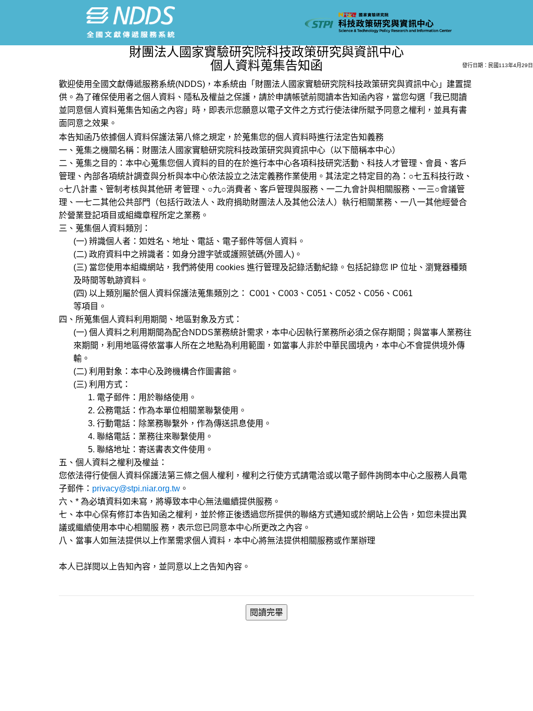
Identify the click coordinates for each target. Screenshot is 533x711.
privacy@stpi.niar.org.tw (136, 488)
